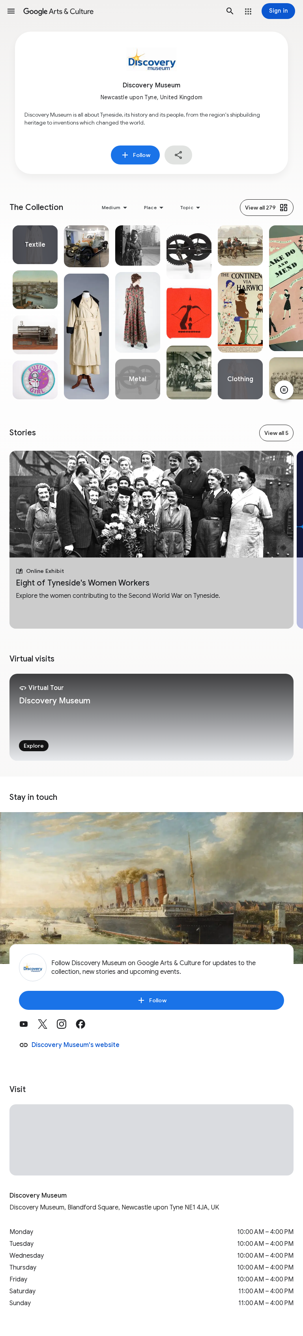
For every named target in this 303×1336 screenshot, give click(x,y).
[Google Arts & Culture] (120, 11)
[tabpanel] (35, 312)
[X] (47, 1026)
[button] (11, 11)
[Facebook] (85, 1026)
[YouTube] (28, 1026)
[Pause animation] (284, 389)
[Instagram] (66, 1026)
